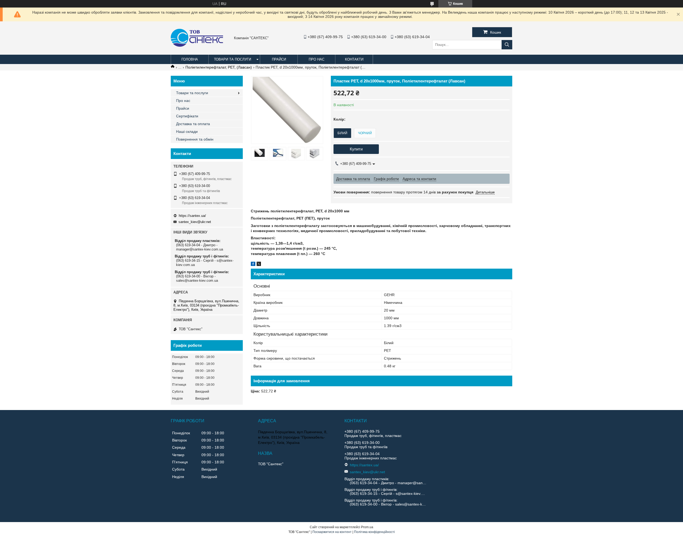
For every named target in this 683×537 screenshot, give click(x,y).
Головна (189, 59)
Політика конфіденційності (374, 532)
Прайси (279, 59)
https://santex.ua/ (192, 216)
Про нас (316, 59)
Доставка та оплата (193, 124)
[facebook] (253, 264)
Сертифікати (187, 116)
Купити (356, 149)
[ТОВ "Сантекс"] (197, 45)
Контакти (354, 59)
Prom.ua (367, 527)
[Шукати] (507, 44)
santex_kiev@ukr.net (194, 222)
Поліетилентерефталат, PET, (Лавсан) (218, 67)
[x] (259, 264)
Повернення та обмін (194, 139)
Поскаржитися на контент (332, 532)
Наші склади (187, 131)
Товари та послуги (232, 59)
